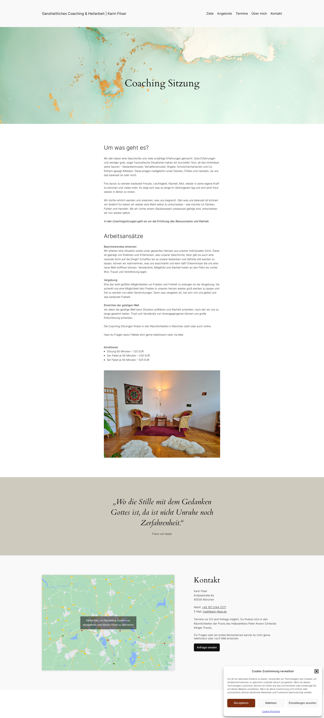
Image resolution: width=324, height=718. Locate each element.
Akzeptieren (241, 702)
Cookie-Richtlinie (271, 711)
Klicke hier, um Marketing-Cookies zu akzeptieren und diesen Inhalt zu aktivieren (108, 622)
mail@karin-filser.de (215, 611)
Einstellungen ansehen (302, 702)
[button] (316, 671)
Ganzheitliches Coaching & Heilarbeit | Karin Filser (84, 13)
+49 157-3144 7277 (214, 607)
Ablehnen (271, 702)
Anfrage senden (207, 647)
